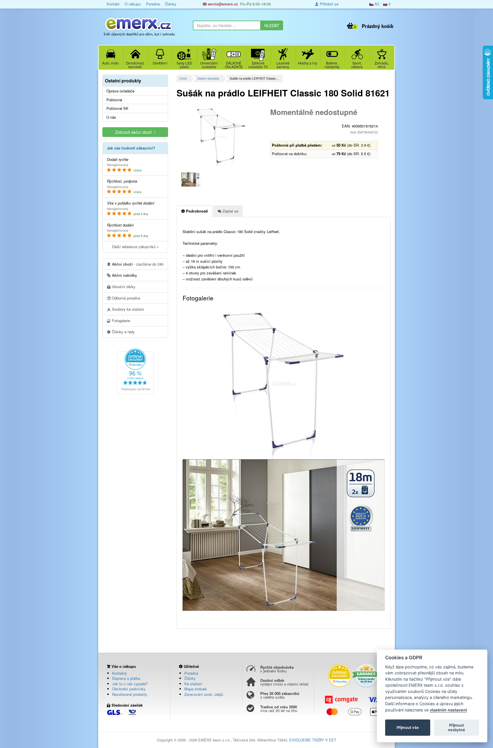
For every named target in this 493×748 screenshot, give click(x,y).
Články (170, 4)
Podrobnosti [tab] (196, 211)
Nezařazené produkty (129, 694)
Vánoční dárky (123, 286)
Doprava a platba (126, 678)
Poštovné (114, 100)
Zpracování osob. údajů (203, 694)
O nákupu (133, 4)
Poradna (153, 4)
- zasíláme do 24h (137, 264)
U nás (111, 117)
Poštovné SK (117, 108)
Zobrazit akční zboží (134, 132)
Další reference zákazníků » (135, 246)
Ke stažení (193, 683)
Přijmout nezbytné (456, 727)
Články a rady (123, 331)
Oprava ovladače (120, 91)
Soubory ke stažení (127, 309)
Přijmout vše (408, 727)
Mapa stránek (195, 689)
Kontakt (113, 4)
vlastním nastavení (448, 709)
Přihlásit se (328, 4)
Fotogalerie (120, 320)
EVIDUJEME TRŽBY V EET (312, 740)
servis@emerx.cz (222, 4)
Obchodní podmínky (129, 689)
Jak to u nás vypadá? (130, 683)
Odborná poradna (125, 298)
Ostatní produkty (208, 78)
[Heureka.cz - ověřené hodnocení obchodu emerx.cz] (135, 371)
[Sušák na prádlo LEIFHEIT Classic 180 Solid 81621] (221, 137)
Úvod (183, 78)
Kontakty (119, 673)
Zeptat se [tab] (229, 211)
